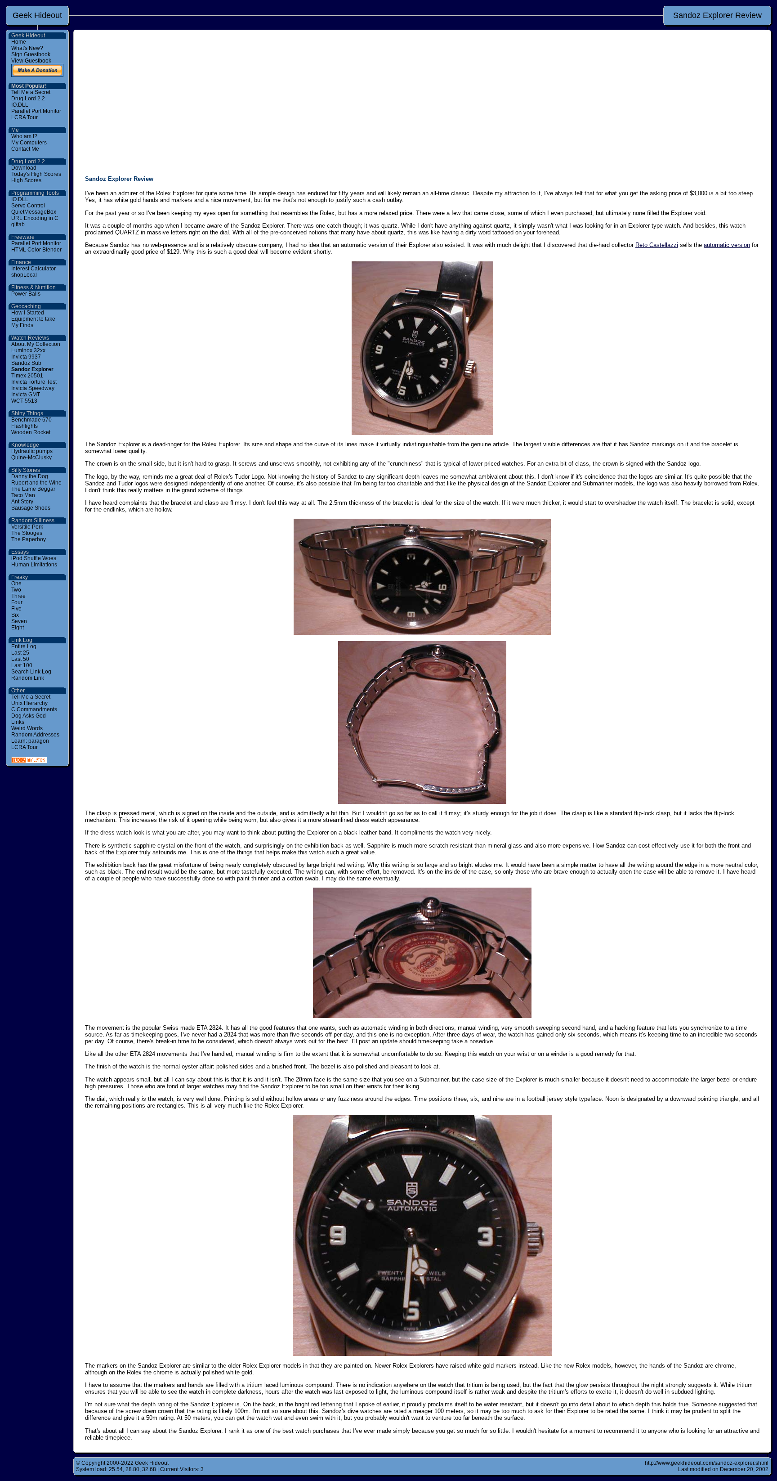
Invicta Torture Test (34, 382)
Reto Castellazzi (656, 245)
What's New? (27, 48)
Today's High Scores (36, 174)
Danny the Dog (29, 476)
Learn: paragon (30, 741)
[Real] (29, 761)
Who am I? (24, 136)
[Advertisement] (422, 104)
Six (15, 615)
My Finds (22, 325)
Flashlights (24, 426)
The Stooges (26, 533)
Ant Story (22, 501)
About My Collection (35, 344)
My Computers (29, 142)
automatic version (727, 245)
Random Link (27, 678)
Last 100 (21, 665)
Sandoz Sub (26, 363)
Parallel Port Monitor (36, 111)
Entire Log (23, 646)
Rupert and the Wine (36, 483)
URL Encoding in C (34, 218)
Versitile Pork (27, 527)
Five (16, 609)
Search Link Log (31, 672)
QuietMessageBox (33, 212)
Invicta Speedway (32, 388)
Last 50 (20, 659)
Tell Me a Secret (30, 92)
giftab (18, 224)
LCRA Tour (24, 117)
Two (16, 590)
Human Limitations (34, 564)
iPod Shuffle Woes (33, 558)
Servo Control (28, 205)
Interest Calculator (33, 268)
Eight (17, 627)
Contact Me (25, 149)
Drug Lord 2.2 (28, 98)
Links (17, 722)
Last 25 (20, 653)
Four (16, 602)
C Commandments (34, 709)
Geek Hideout (37, 15)
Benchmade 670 (31, 420)
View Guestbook (31, 61)
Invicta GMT (25, 394)
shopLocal (24, 275)
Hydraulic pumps (32, 451)
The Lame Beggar (33, 489)
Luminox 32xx (28, 350)
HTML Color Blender (36, 250)
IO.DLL (19, 105)
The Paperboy (28, 539)
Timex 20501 (27, 375)
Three (18, 596)
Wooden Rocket (30, 432)
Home (18, 42)
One (16, 583)
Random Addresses (35, 735)
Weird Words (27, 728)
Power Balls (25, 294)
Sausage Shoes (30, 508)
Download (23, 168)
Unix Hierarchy (29, 703)
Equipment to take (33, 319)
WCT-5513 (24, 401)
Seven (19, 621)
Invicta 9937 (26, 357)
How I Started (27, 313)
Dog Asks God (28, 716)
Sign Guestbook (30, 54)
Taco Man (23, 495)
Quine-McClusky (31, 457)
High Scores (26, 180)
